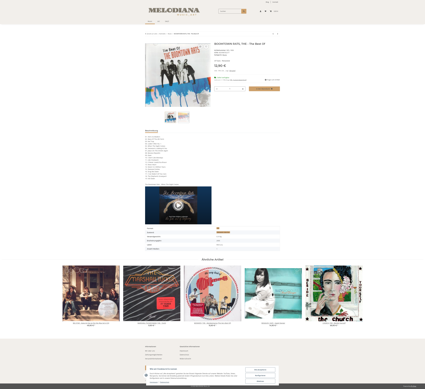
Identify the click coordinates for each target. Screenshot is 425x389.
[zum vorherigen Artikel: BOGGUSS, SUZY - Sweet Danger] (273, 33)
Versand (232, 71)
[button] (260, 11)
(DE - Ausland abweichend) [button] (238, 80)
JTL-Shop (413, 386)
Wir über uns (150, 351)
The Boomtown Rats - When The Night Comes (162, 184)
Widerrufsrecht (185, 359)
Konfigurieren (260, 375)
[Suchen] (243, 11)
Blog (267, 2)
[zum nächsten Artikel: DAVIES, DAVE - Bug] (277, 33)
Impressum (154, 382)
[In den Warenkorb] (147, 41)
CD (218, 228)
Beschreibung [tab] (151, 131)
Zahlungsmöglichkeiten (153, 355)
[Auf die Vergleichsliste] (200, 46)
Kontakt (275, 2)
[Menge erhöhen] (242, 89)
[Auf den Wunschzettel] (206, 46)
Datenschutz (164, 382)
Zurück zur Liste (152, 34)
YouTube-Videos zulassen (178, 216)
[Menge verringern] (216, 89)
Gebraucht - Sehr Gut (223, 232)
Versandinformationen (153, 359)
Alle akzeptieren (260, 370)
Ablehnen (260, 381)
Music (224, 55)
